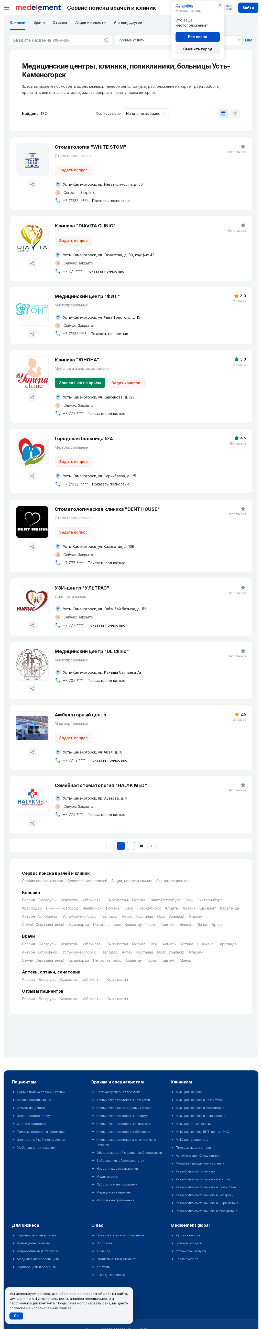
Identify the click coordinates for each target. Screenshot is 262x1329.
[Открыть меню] (7, 8)
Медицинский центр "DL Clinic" (92, 651)
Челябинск (92, 908)
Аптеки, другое (128, 22)
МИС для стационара (192, 1140)
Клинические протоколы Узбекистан (123, 1132)
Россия (28, 900)
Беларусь (47, 900)
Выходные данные (110, 1275)
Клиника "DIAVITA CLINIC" (85, 225)
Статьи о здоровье (31, 1124)
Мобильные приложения (36, 1147)
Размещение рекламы (33, 1243)
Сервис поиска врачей (87, 881)
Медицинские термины (113, 1192)
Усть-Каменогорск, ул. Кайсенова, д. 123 (98, 397)
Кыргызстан (117, 900)
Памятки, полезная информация (41, 1132)
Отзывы (60, 22)
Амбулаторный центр (80, 714)
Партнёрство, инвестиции (36, 1235)
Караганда (229, 908)
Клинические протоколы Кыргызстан (124, 1124)
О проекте (104, 1243)
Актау (127, 916)
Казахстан (69, 900)
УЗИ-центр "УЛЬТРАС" (82, 588)
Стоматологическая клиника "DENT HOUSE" (107, 509)
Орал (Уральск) (170, 916)
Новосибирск (149, 908)
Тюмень (112, 908)
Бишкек (186, 924)
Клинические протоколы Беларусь (122, 1116)
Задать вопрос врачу (33, 1116)
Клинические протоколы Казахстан (123, 1100)
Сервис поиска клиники (42, 881)
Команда (103, 1251)
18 (141, 846)
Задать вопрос (73, 170)
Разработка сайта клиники (195, 1171)
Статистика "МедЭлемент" (116, 1259)
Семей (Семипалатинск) (43, 924)
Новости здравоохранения (117, 1168)
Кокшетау (133, 924)
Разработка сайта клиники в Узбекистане (206, 1211)
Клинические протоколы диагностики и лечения (126, 1142)
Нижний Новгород (62, 908)
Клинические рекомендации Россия (123, 1108)
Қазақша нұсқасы (189, 1243)
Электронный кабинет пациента (41, 1140)
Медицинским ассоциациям (38, 1259)
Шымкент (208, 908)
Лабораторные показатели (116, 1184)
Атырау (195, 916)
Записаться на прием (80, 383)
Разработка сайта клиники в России (203, 1179)
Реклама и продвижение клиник (200, 1163)
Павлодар (109, 916)
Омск (128, 908)
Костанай (144, 916)
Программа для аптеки (193, 1147)
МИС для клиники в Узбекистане (200, 1108)
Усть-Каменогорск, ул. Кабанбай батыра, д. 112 (104, 609)
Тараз (151, 924)
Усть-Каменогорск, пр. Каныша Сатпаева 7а (102, 672)
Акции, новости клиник (131, 881)
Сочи (188, 900)
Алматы (172, 908)
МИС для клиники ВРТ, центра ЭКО (202, 1132)
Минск (202, 924)
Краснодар (32, 908)
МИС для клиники (189, 1092)
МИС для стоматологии (194, 1124)
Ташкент (168, 924)
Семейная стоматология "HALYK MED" (101, 785)
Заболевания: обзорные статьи (120, 1160)
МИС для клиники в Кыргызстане (200, 1116)
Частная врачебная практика (118, 1092)
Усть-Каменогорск (79, 916)
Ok (16, 1316)
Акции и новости (90, 22)
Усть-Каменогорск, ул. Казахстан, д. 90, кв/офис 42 (108, 255)
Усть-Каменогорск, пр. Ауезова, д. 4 (95, 798)
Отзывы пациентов (173, 881)
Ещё (248, 40)
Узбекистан (92, 900)
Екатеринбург (210, 900)
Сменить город (197, 49)
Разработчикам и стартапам (38, 1251)
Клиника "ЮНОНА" (77, 359)
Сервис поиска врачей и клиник (41, 1092)
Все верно (197, 37)
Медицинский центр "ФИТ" (87, 296)
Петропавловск (107, 924)
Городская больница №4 (84, 438)
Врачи (39, 22)
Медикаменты (107, 1176)
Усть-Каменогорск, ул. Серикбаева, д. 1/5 (99, 476)
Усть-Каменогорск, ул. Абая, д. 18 (93, 752)
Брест (217, 924)
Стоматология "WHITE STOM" (90, 147)
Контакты (103, 1267)
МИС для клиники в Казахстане (199, 1100)
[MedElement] (38, 7)
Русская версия (188, 1235)
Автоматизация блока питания (198, 1155)
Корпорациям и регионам (37, 1267)
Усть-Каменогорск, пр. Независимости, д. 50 (103, 184)
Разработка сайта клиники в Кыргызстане (207, 1203)
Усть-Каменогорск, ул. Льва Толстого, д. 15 (101, 317)
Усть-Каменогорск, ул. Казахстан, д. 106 (98, 546)
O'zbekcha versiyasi (191, 1251)
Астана (189, 908)
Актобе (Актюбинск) (40, 916)
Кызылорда (79, 924)
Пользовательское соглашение (120, 1235)
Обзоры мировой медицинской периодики (129, 1153)
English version (187, 1259)
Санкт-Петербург (164, 900)
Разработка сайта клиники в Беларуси (205, 1195)
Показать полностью (111, 200)
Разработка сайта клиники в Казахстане (206, 1187)
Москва (138, 900)
